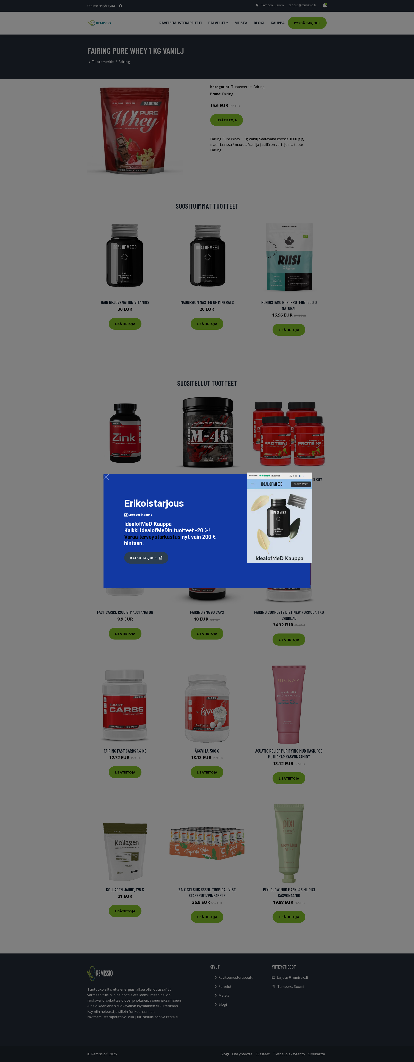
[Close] (106, 477)
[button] (146, 558)
